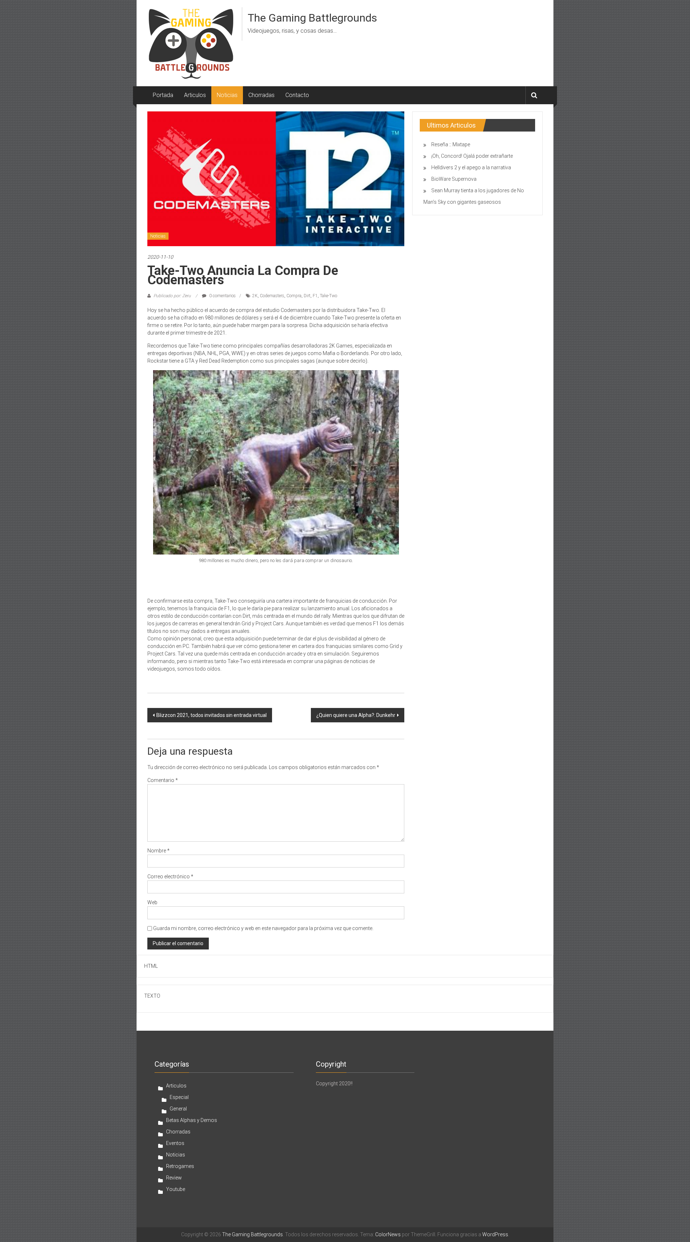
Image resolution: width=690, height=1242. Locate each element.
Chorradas (261, 95)
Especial (179, 1097)
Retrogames (180, 1166)
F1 (315, 295)
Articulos (195, 95)
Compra (294, 295)
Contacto (297, 95)
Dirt (307, 295)
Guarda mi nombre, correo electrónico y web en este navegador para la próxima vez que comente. (263, 928)
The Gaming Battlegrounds (312, 18)
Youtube (175, 1189)
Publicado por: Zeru (172, 295)
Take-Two (328, 295)
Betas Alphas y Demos (191, 1120)
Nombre (158, 851)
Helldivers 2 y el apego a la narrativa (471, 167)
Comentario (162, 780)
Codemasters (272, 295)
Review (174, 1178)
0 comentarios (222, 295)
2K (255, 295)
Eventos (175, 1143)
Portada (163, 95)
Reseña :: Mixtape (450, 144)
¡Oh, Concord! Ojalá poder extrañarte (472, 156)
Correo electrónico (170, 876)
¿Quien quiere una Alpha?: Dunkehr (355, 715)
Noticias (227, 95)
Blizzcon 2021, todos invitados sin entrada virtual (211, 715)
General (178, 1109)
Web (152, 902)
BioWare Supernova (454, 179)
